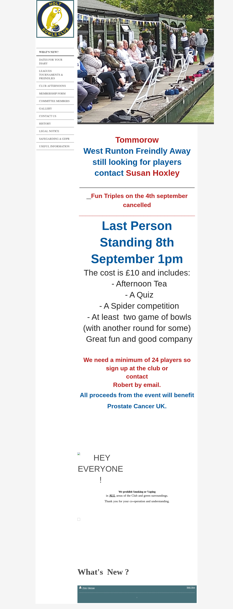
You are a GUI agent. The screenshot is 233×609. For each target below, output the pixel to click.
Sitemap (91, 588)
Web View (191, 587)
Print (84, 588)
